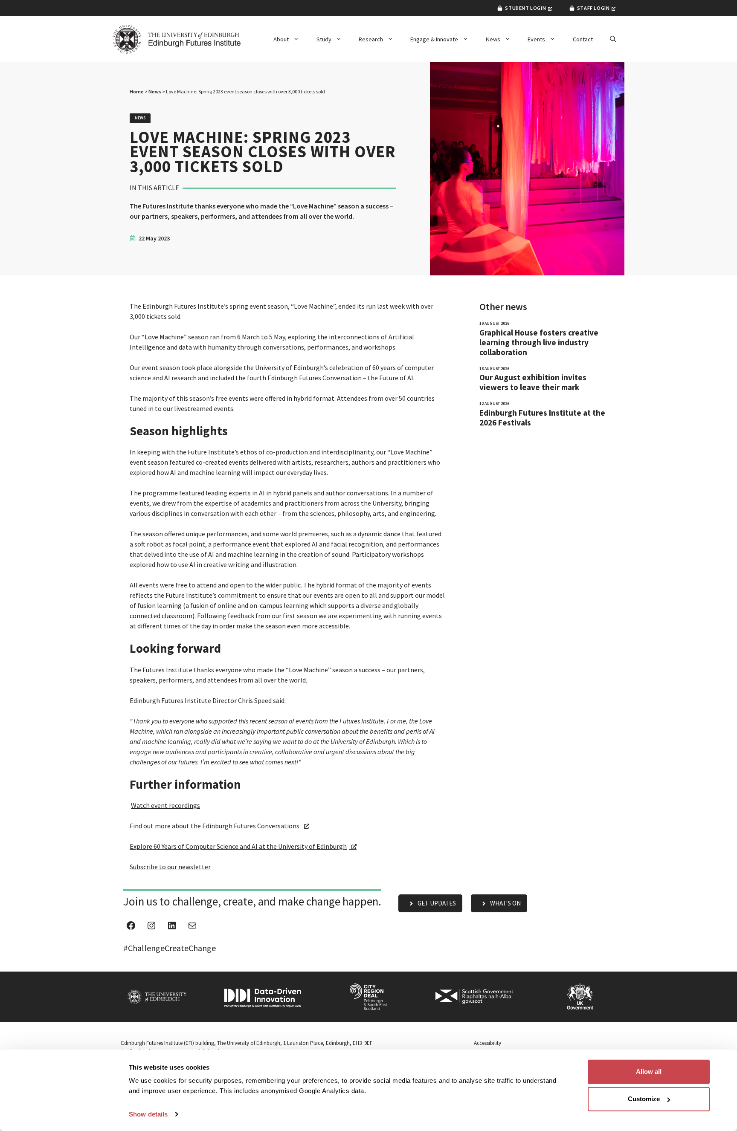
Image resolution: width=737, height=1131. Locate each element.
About (281, 39)
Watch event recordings (165, 805)
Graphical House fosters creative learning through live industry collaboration (538, 342)
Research (371, 39)
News (493, 39)
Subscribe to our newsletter (170, 866)
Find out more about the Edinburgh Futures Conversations (214, 825)
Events (536, 39)
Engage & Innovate (434, 39)
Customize (644, 1098)
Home (137, 91)
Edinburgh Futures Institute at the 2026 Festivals (542, 418)
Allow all (649, 1071)
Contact (583, 39)
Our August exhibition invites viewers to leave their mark (532, 382)
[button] (612, 39)
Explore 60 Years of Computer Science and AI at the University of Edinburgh (238, 846)
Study (323, 39)
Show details (148, 1114)
